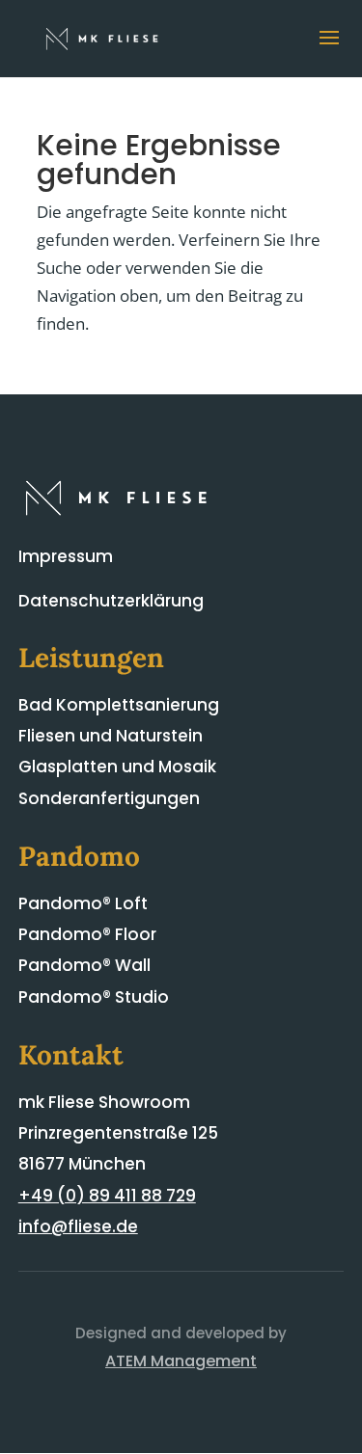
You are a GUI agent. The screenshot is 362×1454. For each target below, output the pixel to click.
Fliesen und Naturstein (110, 735)
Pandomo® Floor (87, 934)
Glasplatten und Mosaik (117, 766)
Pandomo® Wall (84, 965)
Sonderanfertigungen (109, 798)
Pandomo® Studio (93, 997)
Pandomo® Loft (83, 903)
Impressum (65, 556)
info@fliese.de (78, 1226)
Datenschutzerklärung (111, 600)
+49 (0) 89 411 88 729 (107, 1195)
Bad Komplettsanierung (118, 704)
